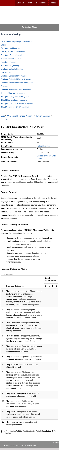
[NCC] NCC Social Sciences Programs (17, 103)
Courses (4, 119)
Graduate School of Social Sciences (16, 90)
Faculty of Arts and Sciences (13, 52)
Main (3, 116)
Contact (56, 442)
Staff (30, 3)
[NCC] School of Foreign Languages (16, 107)
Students (20, 3)
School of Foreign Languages (13, 93)
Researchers (41, 3)
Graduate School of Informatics (14, 76)
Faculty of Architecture (10, 48)
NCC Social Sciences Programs (20, 116)
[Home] (14, 14)
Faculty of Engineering (10, 65)
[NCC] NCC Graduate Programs (14, 100)
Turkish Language (43, 116)
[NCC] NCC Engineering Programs (15, 96)
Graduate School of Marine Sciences (16, 79)
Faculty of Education (9, 62)
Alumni (53, 3)
